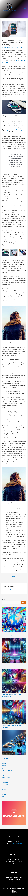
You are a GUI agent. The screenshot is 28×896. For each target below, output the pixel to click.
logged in (11, 589)
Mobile (3, 787)
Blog (14, 891)
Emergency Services (7, 770)
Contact (14, 893)
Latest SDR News (6, 777)
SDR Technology (6, 792)
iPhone (3, 775)
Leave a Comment (6, 47)
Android (14, 47)
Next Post (14, 580)
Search (3, 599)
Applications (5, 768)
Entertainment (5, 772)
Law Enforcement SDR (7, 780)
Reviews (4, 789)
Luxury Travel (5, 782)
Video (3, 796)
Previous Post (13, 576)
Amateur (4, 763)
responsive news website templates (15, 130)
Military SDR (5, 784)
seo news (4, 794)
